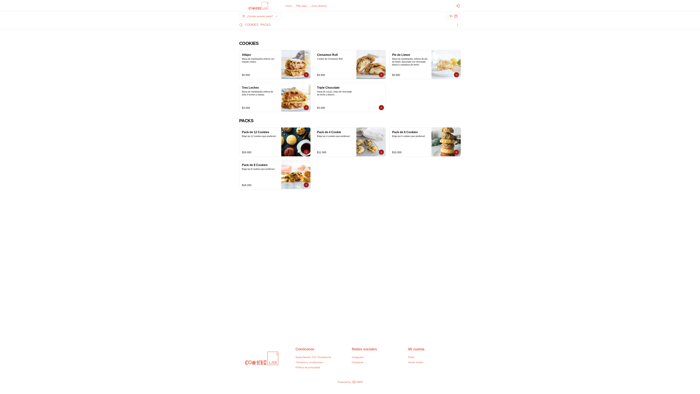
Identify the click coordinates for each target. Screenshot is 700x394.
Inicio (289, 5)
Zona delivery (319, 5)
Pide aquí (301, 5)
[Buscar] (241, 25)
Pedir (411, 357)
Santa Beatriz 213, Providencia (313, 357)
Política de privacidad (307, 367)
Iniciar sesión (415, 362)
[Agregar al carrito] (306, 74)
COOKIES (251, 24)
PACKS (265, 24)
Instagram (357, 357)
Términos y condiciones (309, 362)
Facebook (357, 362)
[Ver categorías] (457, 25)
